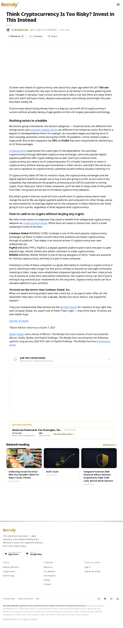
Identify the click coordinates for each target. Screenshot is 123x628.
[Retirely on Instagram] (111, 598)
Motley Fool (21, 29)
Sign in (87, 567)
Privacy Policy (9, 599)
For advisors (49, 571)
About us (48, 567)
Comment (38, 36)
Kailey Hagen (16, 334)
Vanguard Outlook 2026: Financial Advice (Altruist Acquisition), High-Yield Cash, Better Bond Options (98, 476)
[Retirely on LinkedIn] (117, 598)
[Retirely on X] (98, 598)
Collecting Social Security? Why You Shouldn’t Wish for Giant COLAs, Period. (24, 474)
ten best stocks (68, 307)
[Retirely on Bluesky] (105, 598)
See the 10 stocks (18, 321)
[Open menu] (118, 4)
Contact (47, 584)
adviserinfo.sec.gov (14, 614)
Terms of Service (25, 599)
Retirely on (16, 36)
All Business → (110, 445)
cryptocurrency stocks (35, 223)
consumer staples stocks (44, 129)
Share (54, 36)
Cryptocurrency (17, 150)
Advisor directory (11, 567)
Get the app (8, 576)
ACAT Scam (52, 471)
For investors (50, 576)
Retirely (10, 5)
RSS (37, 599)
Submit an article (92, 571)
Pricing (47, 580)
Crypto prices (9, 571)
